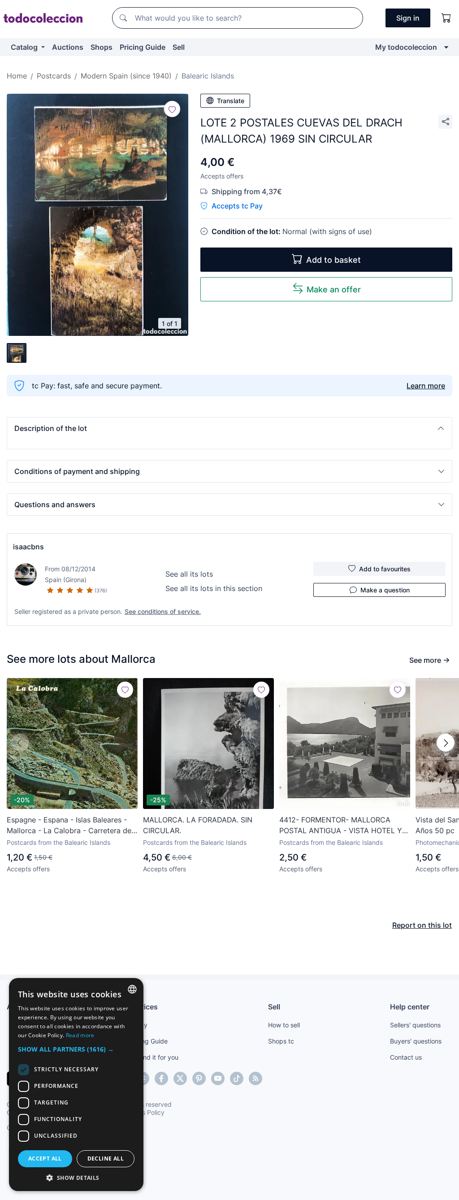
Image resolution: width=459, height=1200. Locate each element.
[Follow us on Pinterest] (199, 1078)
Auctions (67, 47)
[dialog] (76, 1084)
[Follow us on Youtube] (218, 1078)
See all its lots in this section (213, 588)
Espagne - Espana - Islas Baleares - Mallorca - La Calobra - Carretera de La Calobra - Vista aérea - (69, 825)
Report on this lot (422, 925)
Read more (80, 1035)
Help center (409, 1006)
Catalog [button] (25, 47)
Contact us (406, 1057)
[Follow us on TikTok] (236, 1078)
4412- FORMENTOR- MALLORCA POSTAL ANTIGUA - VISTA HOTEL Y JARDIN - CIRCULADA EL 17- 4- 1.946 (343, 825)
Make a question (385, 590)
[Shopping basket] (446, 18)
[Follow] (172, 109)
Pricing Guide (142, 47)
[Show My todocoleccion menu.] (446, 47)
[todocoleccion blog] (255, 1078)
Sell (179, 47)
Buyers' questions (416, 1041)
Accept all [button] (45, 1158)
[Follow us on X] (180, 1078)
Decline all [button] (105, 1158)
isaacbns (28, 546)
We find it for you (153, 1057)
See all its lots (189, 574)
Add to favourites (385, 569)
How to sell (284, 1025)
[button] (229, 428)
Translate (230, 100)
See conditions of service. (163, 611)
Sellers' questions (415, 1025)
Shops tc (281, 1041)
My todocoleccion (406, 47)
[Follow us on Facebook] (161, 1078)
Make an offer (334, 289)
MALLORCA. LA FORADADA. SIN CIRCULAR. (197, 825)
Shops (102, 47)
